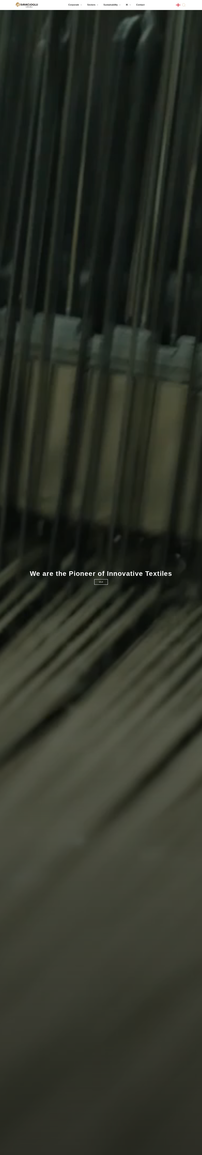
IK (127, 5)
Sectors (91, 5)
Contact (140, 5)
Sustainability (110, 5)
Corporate (73, 5)
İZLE (101, 582)
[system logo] (27, 5)
